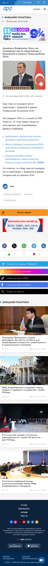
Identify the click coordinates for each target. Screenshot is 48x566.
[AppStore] (32, 546)
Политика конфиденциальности (31, 557)
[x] (19, 522)
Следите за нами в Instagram (19, 271)
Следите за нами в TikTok (17, 278)
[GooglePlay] (15, 546)
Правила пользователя (8, 557)
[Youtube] (24, 522)
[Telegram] (28, 522)
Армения (28, 194)
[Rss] (36, 522)
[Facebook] (11, 522)
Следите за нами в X (15, 292)
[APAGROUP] (24, 539)
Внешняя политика (17, 21)
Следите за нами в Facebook (19, 285)
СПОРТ (36, 9)
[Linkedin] (32, 522)
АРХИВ (24, 512)
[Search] (38, 3)
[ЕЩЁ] (44, 9)
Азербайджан (10, 200)
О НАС (24, 505)
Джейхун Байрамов (12, 194)
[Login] (44, 2)
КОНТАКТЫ (24, 509)
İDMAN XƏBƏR (24, 212)
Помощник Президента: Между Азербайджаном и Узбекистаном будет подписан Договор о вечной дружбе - (24, 159)
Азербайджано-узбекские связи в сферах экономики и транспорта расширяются (23, 138)
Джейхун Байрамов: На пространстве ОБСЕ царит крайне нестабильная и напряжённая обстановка (24, 147)
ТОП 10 (24, 516)
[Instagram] (15, 522)
